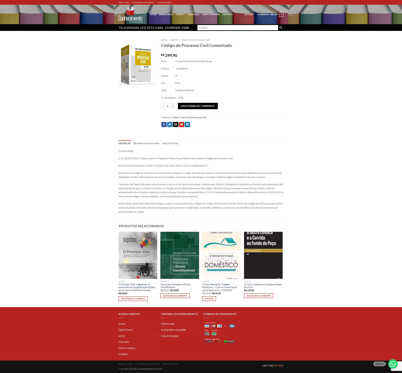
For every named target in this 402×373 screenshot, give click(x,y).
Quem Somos (166, 14)
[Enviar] (280, 27)
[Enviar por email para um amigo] (175, 124)
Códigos (175, 117)
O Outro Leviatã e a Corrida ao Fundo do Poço (263, 286)
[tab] (125, 143)
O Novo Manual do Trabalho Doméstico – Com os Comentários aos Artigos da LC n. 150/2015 (219, 287)
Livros (180, 14)
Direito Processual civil (196, 40)
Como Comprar (211, 14)
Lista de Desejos (164, 2)
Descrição (125, 143)
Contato (227, 14)
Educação (194, 14)
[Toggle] (155, 336)
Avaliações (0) (170, 143)
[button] (393, 364)
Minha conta (124, 2)
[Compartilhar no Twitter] (169, 124)
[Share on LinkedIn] (187, 124)
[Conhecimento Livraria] (132, 14)
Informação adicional (146, 143)
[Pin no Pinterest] (181, 124)
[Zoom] (123, 82)
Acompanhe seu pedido (143, 2)
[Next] (282, 269)
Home (153, 14)
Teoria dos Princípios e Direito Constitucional (175, 286)
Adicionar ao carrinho (198, 105)
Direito (175, 40)
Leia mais (209, 299)
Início (164, 40)
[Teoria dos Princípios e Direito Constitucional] (179, 255)
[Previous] (118, 269)
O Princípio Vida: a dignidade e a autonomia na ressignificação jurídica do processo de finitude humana (137, 287)
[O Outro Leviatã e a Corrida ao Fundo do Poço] (263, 255)
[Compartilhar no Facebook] (164, 124)
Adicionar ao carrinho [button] (133, 299)
